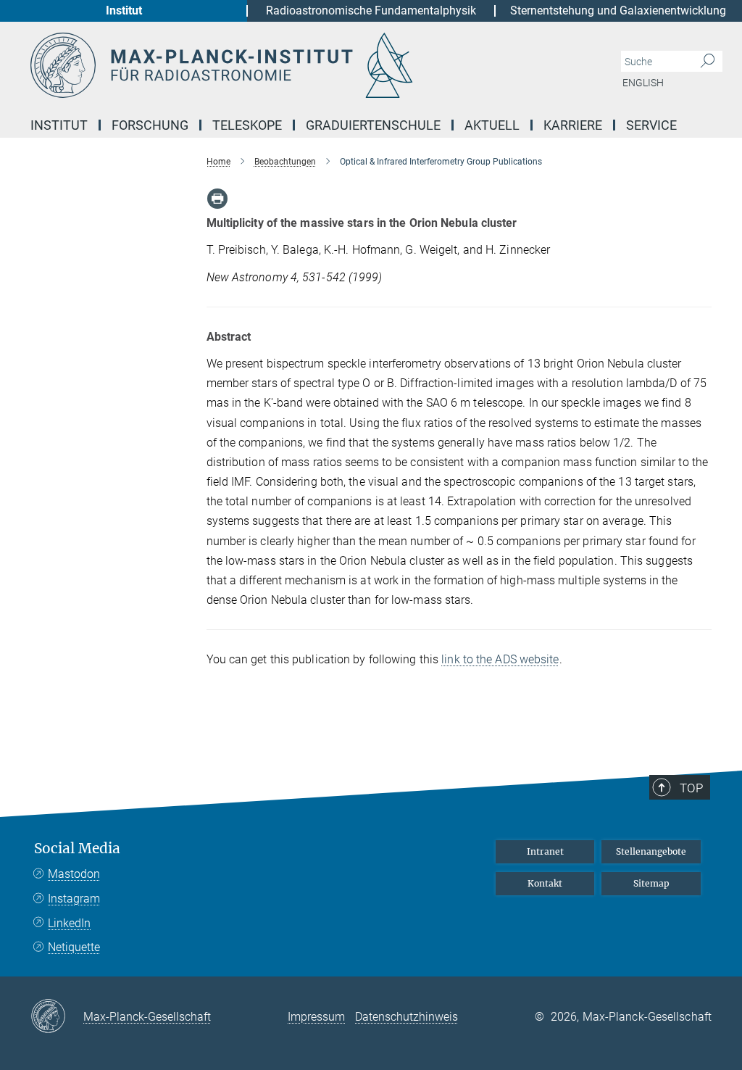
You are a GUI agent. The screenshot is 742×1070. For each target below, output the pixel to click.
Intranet (545, 851)
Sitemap (651, 883)
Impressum (316, 1017)
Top (691, 788)
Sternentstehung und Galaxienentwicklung (618, 10)
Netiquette (74, 947)
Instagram (74, 898)
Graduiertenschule (373, 125)
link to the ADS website (500, 659)
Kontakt (545, 883)
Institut (124, 10)
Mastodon (74, 874)
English (643, 82)
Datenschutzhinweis (406, 1017)
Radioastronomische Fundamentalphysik (371, 10)
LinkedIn (69, 923)
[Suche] (707, 61)
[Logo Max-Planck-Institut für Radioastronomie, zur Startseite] (302, 65)
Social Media (77, 848)
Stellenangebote (651, 851)
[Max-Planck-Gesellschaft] (56, 1017)
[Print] (217, 199)
